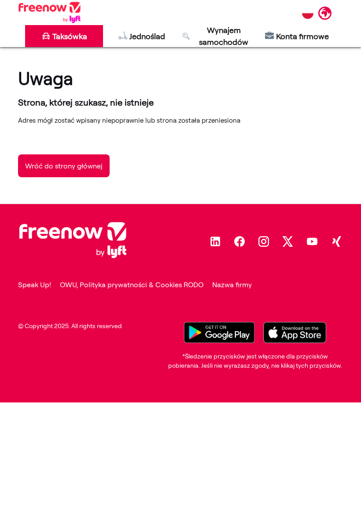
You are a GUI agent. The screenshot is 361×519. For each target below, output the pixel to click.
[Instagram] (263, 241)
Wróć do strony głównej (64, 165)
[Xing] (336, 241)
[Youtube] (312, 241)
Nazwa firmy (232, 284)
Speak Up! (34, 284)
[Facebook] (239, 241)
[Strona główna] (49, 12)
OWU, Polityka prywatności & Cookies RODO (131, 284)
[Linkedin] (215, 241)
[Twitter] (288, 241)
